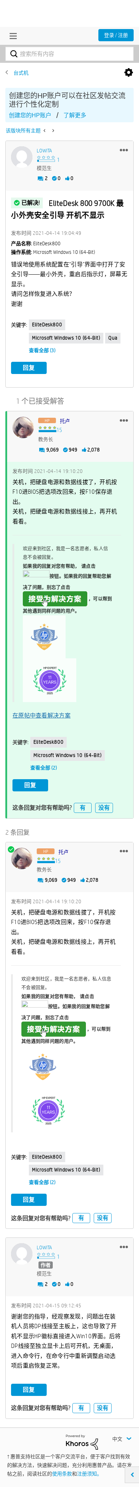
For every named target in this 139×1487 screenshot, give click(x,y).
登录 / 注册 (116, 35)
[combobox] (69, 54)
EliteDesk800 (47, 324)
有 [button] (83, 807)
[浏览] (11, 36)
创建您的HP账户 (30, 115)
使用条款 (62, 1474)
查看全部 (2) (43, 767)
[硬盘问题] (53, 130)
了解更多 (74, 115)
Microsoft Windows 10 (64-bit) (66, 338)
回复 (29, 367)
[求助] (45, 130)
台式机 (21, 73)
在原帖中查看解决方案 (41, 715)
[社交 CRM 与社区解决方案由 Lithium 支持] (82, 1441)
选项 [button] (128, 72)
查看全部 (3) (42, 350)
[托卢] (23, 427)
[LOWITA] (21, 157)
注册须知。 (89, 1474)
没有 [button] (104, 807)
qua (112, 338)
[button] (124, 150)
